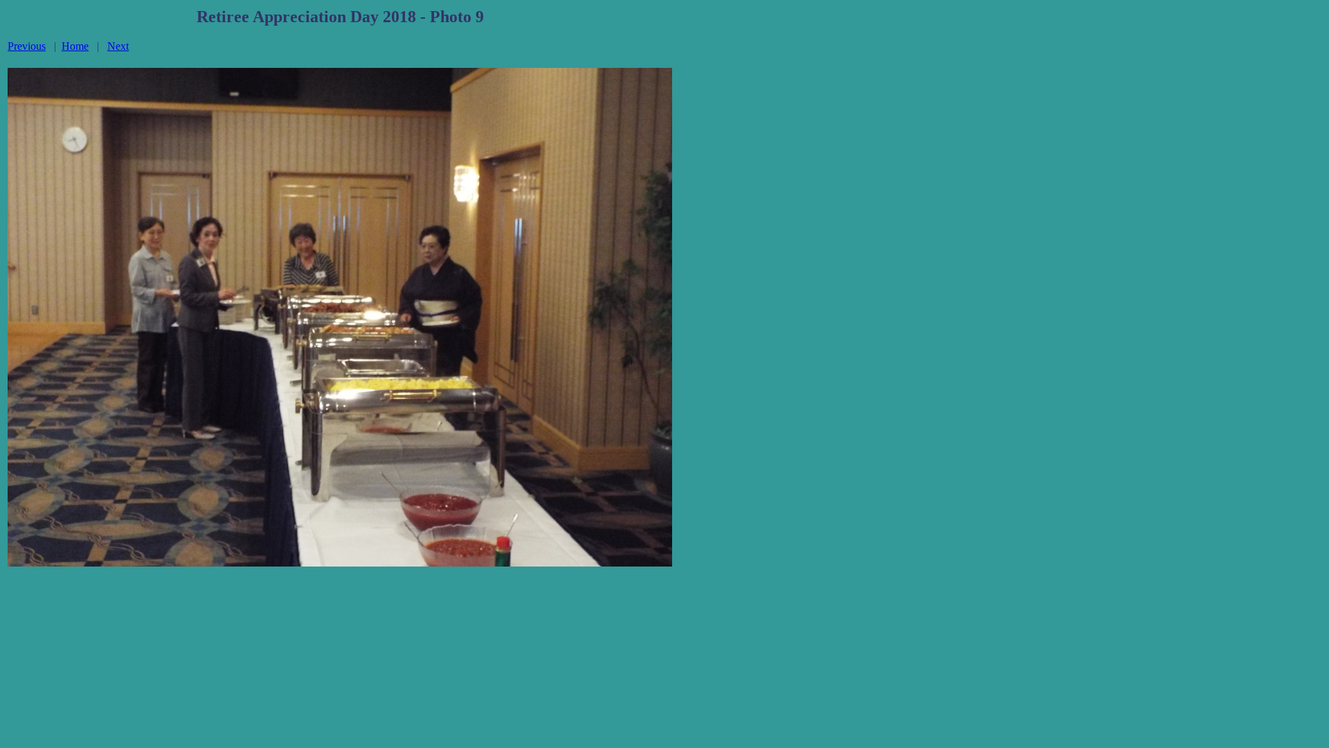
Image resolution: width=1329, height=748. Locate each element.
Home (75, 46)
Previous (27, 46)
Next (118, 46)
